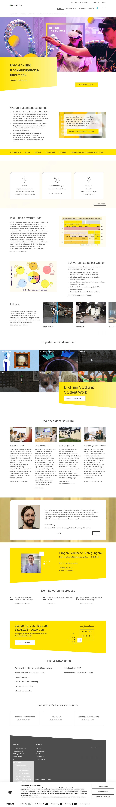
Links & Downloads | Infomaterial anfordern (86, 152)
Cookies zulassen (103, 786)
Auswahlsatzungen (22, 677)
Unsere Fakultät (86, 8)
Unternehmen (40, 756)
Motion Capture (49, 326)
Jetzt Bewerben (23, 642)
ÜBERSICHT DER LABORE (19, 325)
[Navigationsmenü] (104, 8)
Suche (104, 2)
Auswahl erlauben (103, 791)
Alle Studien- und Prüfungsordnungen (29, 672)
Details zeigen (83, 804)
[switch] (45, 804)
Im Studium (57, 717)
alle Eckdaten (100, 204)
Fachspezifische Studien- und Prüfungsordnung (33, 668)
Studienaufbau (15, 152)
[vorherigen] (100, 333)
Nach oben (94, 748)
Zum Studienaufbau (85, 84)
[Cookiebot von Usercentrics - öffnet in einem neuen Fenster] (10, 804)
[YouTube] (96, 757)
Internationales (40, 751)
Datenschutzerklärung (79, 797)
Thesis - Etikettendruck (24, 686)
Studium (60, 8)
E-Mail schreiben (66, 570)
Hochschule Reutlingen (80, 2)
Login (95, 2)
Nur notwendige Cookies (103, 796)
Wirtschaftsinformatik (17, 469)
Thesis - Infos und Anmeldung (26, 682)
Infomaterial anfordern (23, 691)
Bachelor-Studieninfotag (25, 717)
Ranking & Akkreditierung (88, 717)
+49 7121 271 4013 (65, 568)
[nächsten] (104, 333)
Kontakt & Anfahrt (46, 779)
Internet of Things (83, 326)
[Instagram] (82, 757)
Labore (27, 152)
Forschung (71, 8)
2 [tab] (58, 533)
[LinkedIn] (87, 757)
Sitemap (37, 779)
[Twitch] (92, 757)
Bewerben (62, 152)
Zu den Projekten (73, 398)
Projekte (37, 152)
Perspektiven (50, 152)
